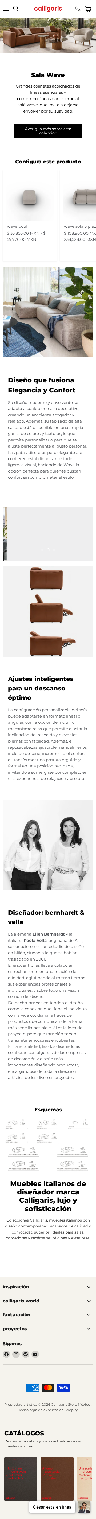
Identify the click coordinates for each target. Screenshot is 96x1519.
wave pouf (17, 226)
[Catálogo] (20, 1479)
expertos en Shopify (60, 1410)
